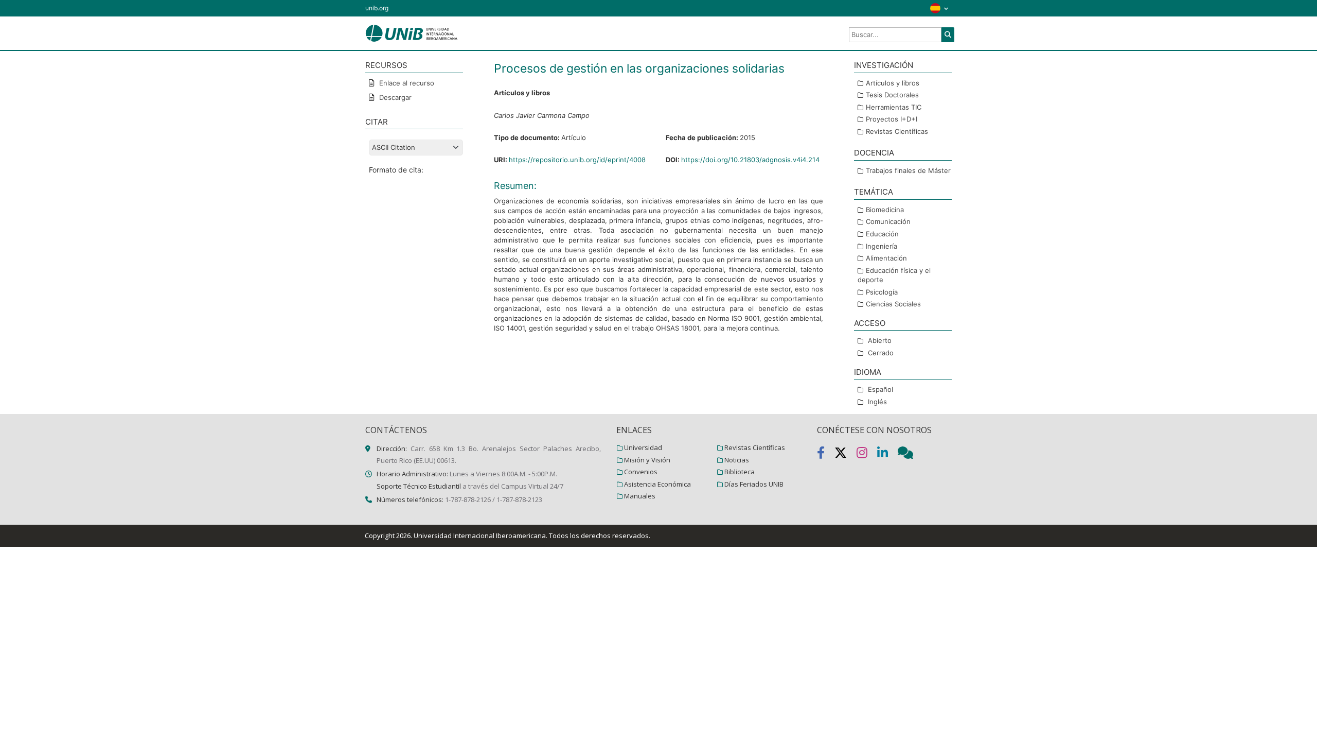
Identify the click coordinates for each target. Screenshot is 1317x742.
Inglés (877, 402)
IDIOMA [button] (867, 372)
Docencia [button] (874, 153)
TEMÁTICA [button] (873, 192)
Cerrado (881, 353)
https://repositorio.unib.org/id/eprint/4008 (577, 160)
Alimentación (886, 258)
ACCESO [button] (869, 323)
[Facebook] (825, 454)
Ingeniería (881, 246)
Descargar (394, 97)
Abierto (880, 340)
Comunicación (888, 221)
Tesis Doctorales (892, 95)
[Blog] (909, 454)
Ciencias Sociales (893, 304)
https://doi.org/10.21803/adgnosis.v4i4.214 (750, 160)
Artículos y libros (892, 83)
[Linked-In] (887, 454)
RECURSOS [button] (386, 65)
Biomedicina (885, 209)
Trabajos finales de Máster (908, 170)
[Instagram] (867, 454)
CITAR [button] (376, 122)
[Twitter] (845, 454)
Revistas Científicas (897, 131)
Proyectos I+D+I (891, 119)
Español (880, 389)
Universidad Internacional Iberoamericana (480, 535)
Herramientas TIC (893, 107)
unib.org (376, 8)
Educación (882, 234)
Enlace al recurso (405, 83)
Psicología (882, 292)
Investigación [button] (883, 65)
